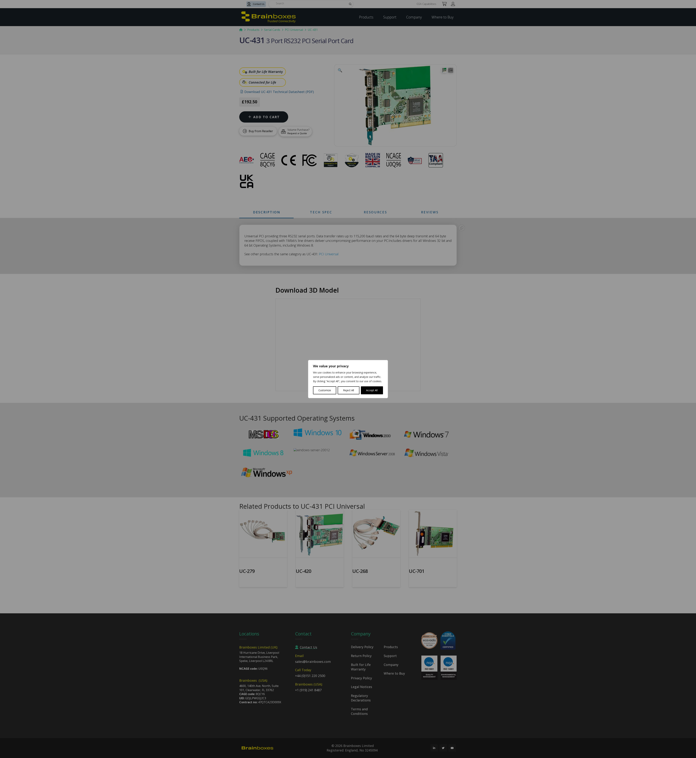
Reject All (348, 390)
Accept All (372, 390)
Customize (324, 390)
